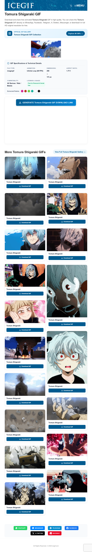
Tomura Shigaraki (13, 182)
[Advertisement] (46, 124)
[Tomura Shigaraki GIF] (25, 168)
